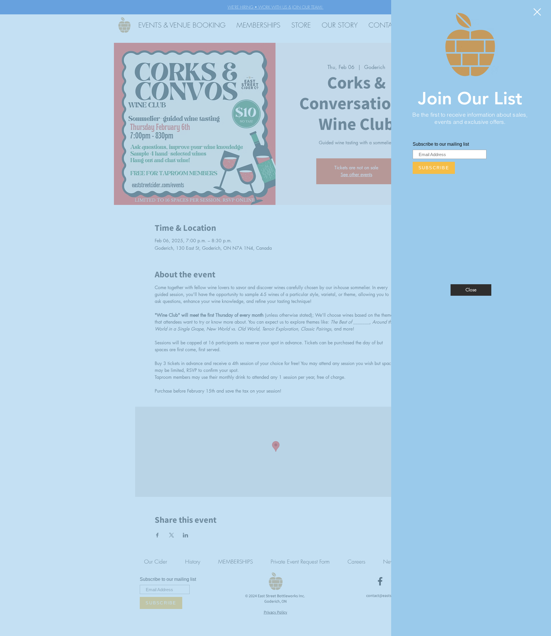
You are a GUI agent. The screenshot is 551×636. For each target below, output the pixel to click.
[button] (537, 11)
